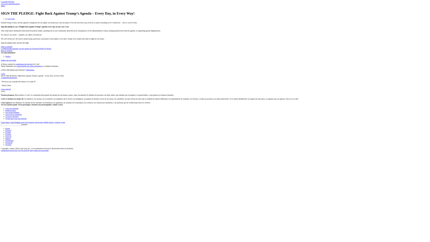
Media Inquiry (49, 122)
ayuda (63, 122)
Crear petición (6, 89)
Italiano (8, 139)
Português (8, 143)
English (8, 133)
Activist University (12, 117)
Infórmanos (30, 70)
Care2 (3, 2)
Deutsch (8, 131)
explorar (17, 4)
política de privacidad (8, 60)
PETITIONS (9, 2)
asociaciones (39, 122)
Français (8, 137)
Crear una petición (7, 4)
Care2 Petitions (15, 122)
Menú (3, 6)
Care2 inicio (5, 122)
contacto (57, 122)
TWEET (42, 49)
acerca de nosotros (27, 122)
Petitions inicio (10, 110)
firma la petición (6, 47)
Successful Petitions (12, 112)
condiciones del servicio (24, 64)
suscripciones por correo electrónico (29, 66)
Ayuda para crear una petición (16, 119)
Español (24, 124)
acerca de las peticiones (13, 115)
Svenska (8, 145)
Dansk (7, 129)
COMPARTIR (6, 78)
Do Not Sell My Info (25, 150)
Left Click (11, 19)
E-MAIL (48, 49)
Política (8, 56)
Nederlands (9, 141)
